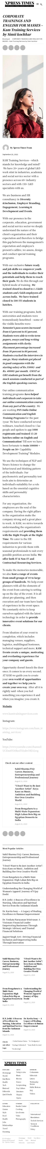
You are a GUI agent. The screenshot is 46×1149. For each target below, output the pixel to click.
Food (4, 1116)
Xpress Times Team (22, 147)
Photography (21, 1119)
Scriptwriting (21, 1085)
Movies (19, 1079)
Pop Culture (20, 1088)
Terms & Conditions (35, 1125)
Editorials (33, 1075)
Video (18, 1116)
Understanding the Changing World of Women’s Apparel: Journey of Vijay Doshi (33, 993)
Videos (32, 1094)
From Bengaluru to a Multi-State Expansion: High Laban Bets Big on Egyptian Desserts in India (28, 814)
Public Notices (35, 1087)
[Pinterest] (16, 47)
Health (5, 1119)
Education (6, 1106)
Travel (5, 1128)
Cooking (19, 1109)
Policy (33, 1129)
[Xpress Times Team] (6, 147)
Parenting (6, 1132)
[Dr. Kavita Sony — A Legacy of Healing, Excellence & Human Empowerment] (33, 1012)
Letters (32, 1079)
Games (5, 1109)
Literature (19, 1091)
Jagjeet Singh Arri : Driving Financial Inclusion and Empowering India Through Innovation (22, 939)
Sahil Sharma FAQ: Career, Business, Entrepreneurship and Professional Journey (27, 773)
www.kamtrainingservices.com (20, 713)
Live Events (20, 1112)
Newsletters (35, 1117)
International (36, 1114)
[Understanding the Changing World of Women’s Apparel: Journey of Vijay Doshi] (33, 982)
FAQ (31, 1090)
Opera (18, 1098)
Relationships (8, 1125)
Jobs (4, 1122)
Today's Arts (21, 1072)
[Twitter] (11, 47)
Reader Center (21, 1106)
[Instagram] (32, 1109)
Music (18, 1075)
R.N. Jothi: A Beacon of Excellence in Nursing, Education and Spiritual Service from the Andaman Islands (12, 1024)
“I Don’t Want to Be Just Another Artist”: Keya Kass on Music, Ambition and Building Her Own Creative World (27, 793)
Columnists (34, 1072)
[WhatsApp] (22, 47)
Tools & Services (37, 1120)
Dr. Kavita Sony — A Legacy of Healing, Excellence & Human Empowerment (33, 1022)
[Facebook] (5, 47)
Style (4, 1112)
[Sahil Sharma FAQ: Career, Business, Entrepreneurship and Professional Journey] (8, 770)
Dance (18, 1082)
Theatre (19, 1095)
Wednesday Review (34, 1083)
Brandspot (6, 39)
